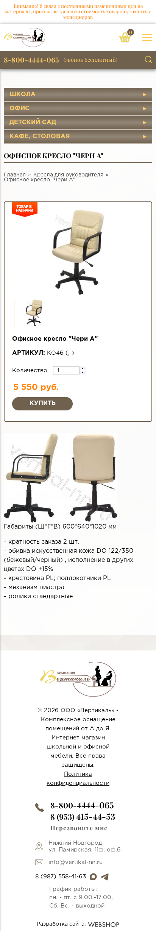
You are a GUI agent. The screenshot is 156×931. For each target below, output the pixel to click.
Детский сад (32, 122)
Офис (19, 108)
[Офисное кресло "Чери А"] (60, 477)
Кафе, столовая (39, 136)
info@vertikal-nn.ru (75, 862)
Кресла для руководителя (68, 175)
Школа (22, 94)
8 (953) (82, 816)
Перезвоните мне (79, 828)
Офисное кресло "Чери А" (39, 180)
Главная (15, 175)
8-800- (82, 805)
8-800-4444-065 (31, 59)
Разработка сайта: (61, 924)
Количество (30, 370)
